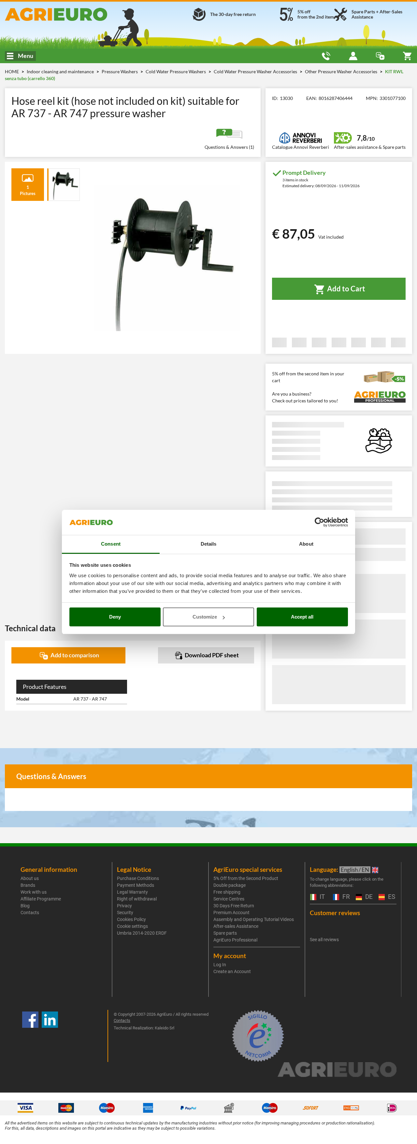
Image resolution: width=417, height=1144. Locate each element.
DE (368, 897)
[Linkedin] (50, 1036)
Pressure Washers (120, 71)
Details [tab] (209, 544)
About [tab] (306, 544)
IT (321, 897)
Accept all (302, 617)
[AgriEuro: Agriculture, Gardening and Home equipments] (69, 14)
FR (345, 897)
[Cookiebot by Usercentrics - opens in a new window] (319, 522)
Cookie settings (132, 926)
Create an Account (232, 971)
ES (390, 897)
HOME (12, 71)
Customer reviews (335, 912)
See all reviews (324, 939)
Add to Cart (345, 288)
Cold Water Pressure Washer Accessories (256, 71)
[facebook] (30, 1036)
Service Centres (228, 898)
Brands (28, 885)
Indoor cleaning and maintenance (61, 71)
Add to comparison (74, 655)
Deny (115, 617)
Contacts (30, 912)
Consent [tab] (111, 544)
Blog (25, 905)
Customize (205, 617)
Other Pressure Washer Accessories (341, 71)
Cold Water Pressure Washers (176, 71)
